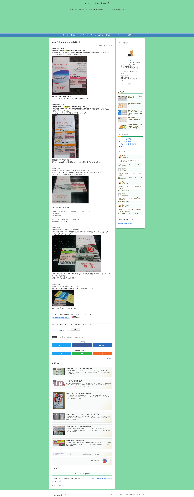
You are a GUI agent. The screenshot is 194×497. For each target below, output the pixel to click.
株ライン (123, 146)
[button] (141, 43)
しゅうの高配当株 (126, 139)
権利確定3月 (69, 337)
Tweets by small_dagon (125, 223)
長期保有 (84, 337)
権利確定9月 (77, 337)
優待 (61, 337)
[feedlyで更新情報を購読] (82, 353)
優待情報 (55, 337)
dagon (130, 60)
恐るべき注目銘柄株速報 (128, 144)
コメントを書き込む (82, 474)
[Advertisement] (97, 22)
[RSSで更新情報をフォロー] (102, 353)
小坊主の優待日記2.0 (127, 141)
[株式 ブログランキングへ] (76, 318)
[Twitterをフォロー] (61, 353)
